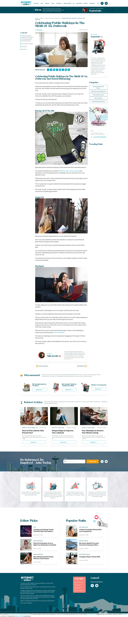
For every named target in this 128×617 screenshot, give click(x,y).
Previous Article (43, 366)
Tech (42, 3)
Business (36, 3)
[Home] (26, 3)
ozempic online (19, 616)
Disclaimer (78, 585)
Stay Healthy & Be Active (98, 101)
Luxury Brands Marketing (99, 137)
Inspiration (58, 3)
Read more (39, 389)
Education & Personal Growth (98, 87)
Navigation (78, 587)
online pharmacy (91, 614)
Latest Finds (79, 3)
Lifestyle (47, 3)
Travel (52, 3)
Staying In (24, 49)
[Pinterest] (106, 3)
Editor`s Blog (78, 590)
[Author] (60, 356)
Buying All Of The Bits (27, 43)
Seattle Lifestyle (67, 3)
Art (73, 3)
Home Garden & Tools (98, 94)
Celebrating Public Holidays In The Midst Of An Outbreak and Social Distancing (27, 38)
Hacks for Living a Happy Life (98, 91)
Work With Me (78, 582)
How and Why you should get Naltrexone (19, 614)
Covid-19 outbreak (58, 332)
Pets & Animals (98, 98)
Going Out (24, 46)
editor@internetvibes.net (97, 581)
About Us (85, 3)
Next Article (80, 366)
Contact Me (92, 3)
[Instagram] (102, 3)
